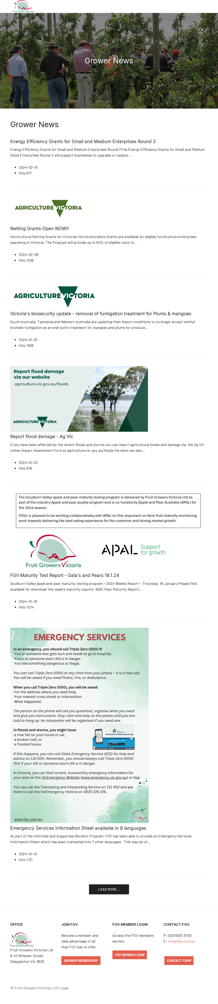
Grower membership (81, 960)
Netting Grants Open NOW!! (39, 228)
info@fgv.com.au (181, 941)
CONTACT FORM (179, 960)
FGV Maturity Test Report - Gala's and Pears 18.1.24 (64, 575)
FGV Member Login (129, 955)
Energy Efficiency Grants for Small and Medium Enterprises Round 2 (83, 141)
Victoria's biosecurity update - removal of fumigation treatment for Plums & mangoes (100, 313)
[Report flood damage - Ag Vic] (79, 398)
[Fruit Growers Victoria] (23, 6)
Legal (64, 987)
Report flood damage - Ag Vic (41, 436)
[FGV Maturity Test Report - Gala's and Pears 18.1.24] (107, 529)
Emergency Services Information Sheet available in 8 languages (78, 828)
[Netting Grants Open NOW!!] (48, 208)
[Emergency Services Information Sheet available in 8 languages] (79, 725)
